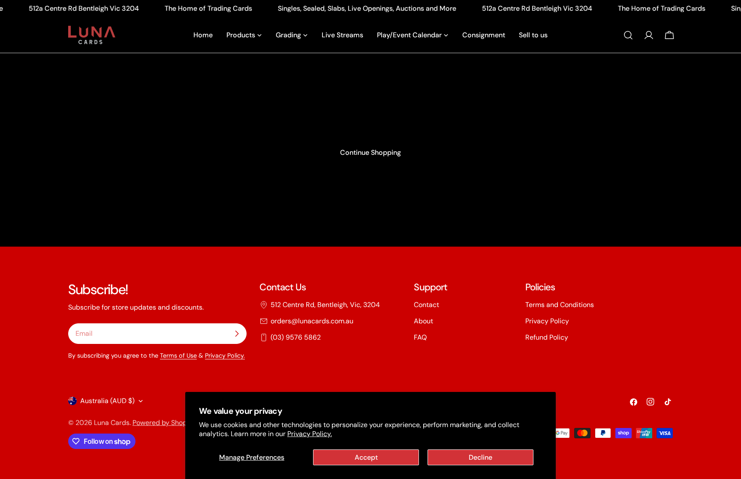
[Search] (628, 35)
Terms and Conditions (559, 304)
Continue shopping (370, 152)
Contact (426, 304)
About (423, 320)
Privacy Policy (547, 320)
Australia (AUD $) (107, 400)
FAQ (420, 337)
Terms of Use (178, 355)
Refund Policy (546, 337)
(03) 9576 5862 (296, 337)
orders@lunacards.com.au (312, 320)
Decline (480, 457)
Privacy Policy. (309, 433)
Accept (366, 457)
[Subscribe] (237, 334)
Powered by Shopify (164, 422)
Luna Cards (112, 422)
